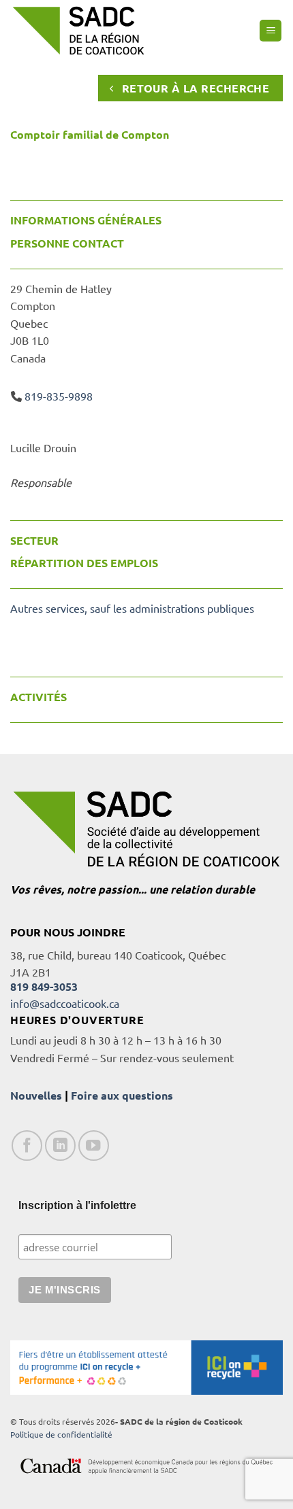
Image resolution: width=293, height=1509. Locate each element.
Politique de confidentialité (61, 1434)
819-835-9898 (59, 396)
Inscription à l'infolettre (77, 1205)
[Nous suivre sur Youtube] (93, 1145)
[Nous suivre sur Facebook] (27, 1145)
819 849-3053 (44, 986)
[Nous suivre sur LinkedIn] (60, 1145)
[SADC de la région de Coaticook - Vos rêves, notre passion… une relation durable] (78, 30)
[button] (270, 31)
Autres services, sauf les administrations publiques (132, 608)
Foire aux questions (122, 1095)
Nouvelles (36, 1095)
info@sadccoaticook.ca (64, 1003)
